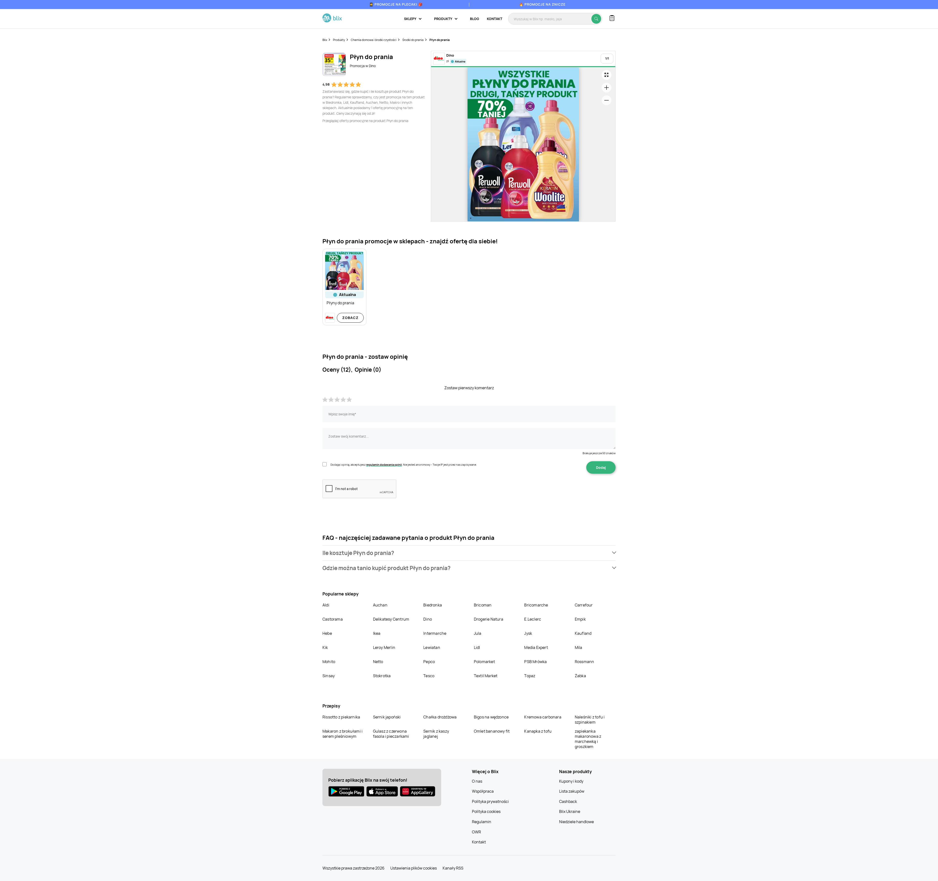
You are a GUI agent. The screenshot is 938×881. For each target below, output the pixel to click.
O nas (477, 781)
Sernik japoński (387, 717)
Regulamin (481, 821)
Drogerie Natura (488, 619)
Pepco (429, 661)
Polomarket (484, 661)
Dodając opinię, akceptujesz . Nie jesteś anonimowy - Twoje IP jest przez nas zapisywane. (403, 464)
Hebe (327, 633)
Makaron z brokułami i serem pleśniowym (342, 733)
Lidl (477, 647)
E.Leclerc (532, 619)
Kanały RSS (453, 868)
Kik (325, 647)
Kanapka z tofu (538, 731)
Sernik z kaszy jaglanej (436, 733)
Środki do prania (413, 40)
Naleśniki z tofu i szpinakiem (590, 719)
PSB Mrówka (535, 661)
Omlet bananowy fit (492, 731)
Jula (477, 633)
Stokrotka (382, 675)
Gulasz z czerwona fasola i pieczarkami (391, 733)
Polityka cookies (486, 811)
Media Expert (536, 647)
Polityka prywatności (490, 801)
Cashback (568, 801)
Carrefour (584, 605)
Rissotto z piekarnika (341, 717)
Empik (580, 619)
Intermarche (434, 633)
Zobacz (350, 317)
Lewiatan (431, 647)
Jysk (528, 633)
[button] (469, 552)
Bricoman (483, 605)
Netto (378, 661)
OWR (476, 832)
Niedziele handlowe (576, 821)
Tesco (428, 675)
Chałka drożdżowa (440, 717)
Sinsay (328, 675)
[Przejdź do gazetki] (606, 75)
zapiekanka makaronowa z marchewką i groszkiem (588, 738)
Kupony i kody (571, 781)
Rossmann (584, 661)
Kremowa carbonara (542, 717)
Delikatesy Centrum (391, 619)
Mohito (328, 661)
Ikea (377, 633)
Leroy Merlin (384, 647)
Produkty (339, 40)
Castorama (332, 619)
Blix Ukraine (569, 811)
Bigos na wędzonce (491, 717)
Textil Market (486, 675)
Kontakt (494, 18)
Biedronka (432, 605)
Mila (578, 647)
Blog (474, 18)
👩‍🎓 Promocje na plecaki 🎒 (396, 4)
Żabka (580, 675)
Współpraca (483, 791)
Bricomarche (536, 605)
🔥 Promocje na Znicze (542, 4)
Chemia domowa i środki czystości (373, 40)
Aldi (325, 605)
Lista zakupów (571, 791)
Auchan (380, 605)
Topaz (529, 675)
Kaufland (583, 633)
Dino (427, 619)
